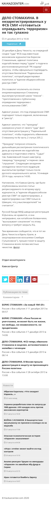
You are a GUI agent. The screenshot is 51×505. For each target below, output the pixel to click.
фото (16, 247)
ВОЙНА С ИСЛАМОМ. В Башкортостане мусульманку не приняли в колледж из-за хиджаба (25, 425)
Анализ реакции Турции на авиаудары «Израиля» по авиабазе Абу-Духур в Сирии (23, 466)
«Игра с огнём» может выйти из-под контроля (22, 451)
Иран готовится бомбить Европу (20, 479)
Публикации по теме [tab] (15, 292)
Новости (8, 385)
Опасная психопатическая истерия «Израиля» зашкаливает (22, 439)
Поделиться (13, 44)
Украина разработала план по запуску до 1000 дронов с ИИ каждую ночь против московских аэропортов (25, 409)
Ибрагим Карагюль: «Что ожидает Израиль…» (21, 394)
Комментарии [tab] (13, 297)
